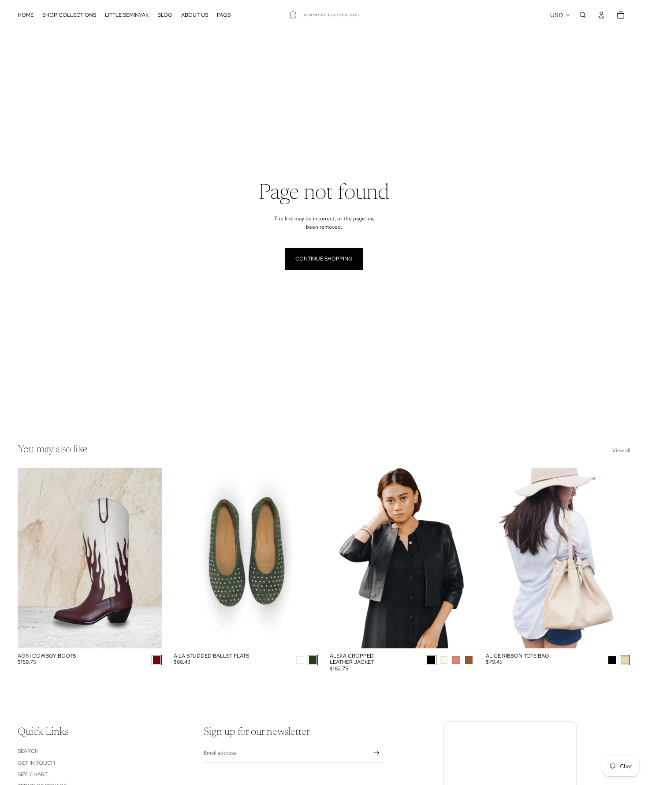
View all (621, 450)
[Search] (582, 15)
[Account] (601, 15)
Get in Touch (36, 762)
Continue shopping (324, 258)
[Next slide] (149, 558)
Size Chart (33, 774)
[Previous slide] (31, 558)
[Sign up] (376, 753)
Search (28, 751)
